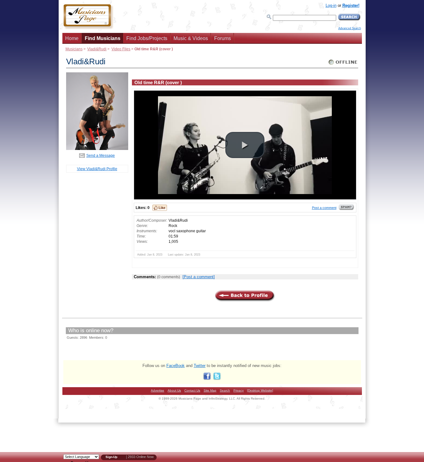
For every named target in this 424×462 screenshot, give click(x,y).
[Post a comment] (199, 276)
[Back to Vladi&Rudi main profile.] (97, 149)
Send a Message (100, 155)
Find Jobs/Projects (146, 38)
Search (225, 390)
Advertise (157, 390)
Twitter (199, 365)
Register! (350, 5)
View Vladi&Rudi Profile (97, 169)
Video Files (120, 49)
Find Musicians (102, 38)
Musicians (74, 49)
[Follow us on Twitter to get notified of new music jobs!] (217, 378)
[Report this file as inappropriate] (346, 209)
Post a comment (324, 208)
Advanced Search (349, 28)
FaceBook (175, 365)
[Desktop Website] (260, 390)
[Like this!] (159, 207)
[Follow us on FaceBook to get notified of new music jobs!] (207, 378)
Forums (222, 38)
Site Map (210, 390)
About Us (174, 390)
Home (72, 38)
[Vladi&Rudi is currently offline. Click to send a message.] (343, 64)
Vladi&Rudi (96, 49)
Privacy (238, 390)
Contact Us (192, 390)
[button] (244, 145)
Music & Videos (191, 38)
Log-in (331, 5)
